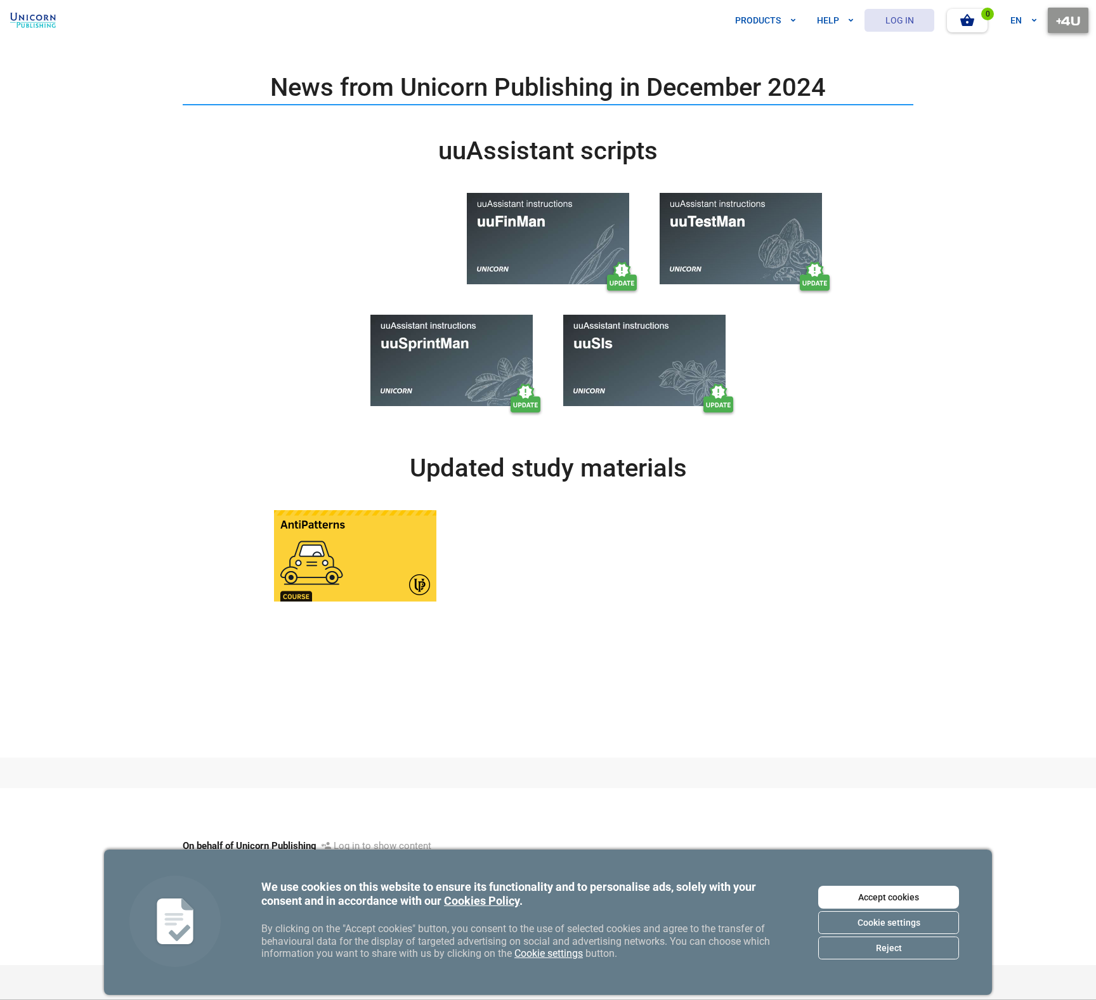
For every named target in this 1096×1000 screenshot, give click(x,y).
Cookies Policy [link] (481, 900)
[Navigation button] (1068, 20)
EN (1016, 20)
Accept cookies (888, 897)
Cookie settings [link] (548, 953)
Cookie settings (889, 923)
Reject (889, 948)
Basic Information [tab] (248, 418)
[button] (967, 20)
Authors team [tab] (343, 418)
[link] (33, 20)
